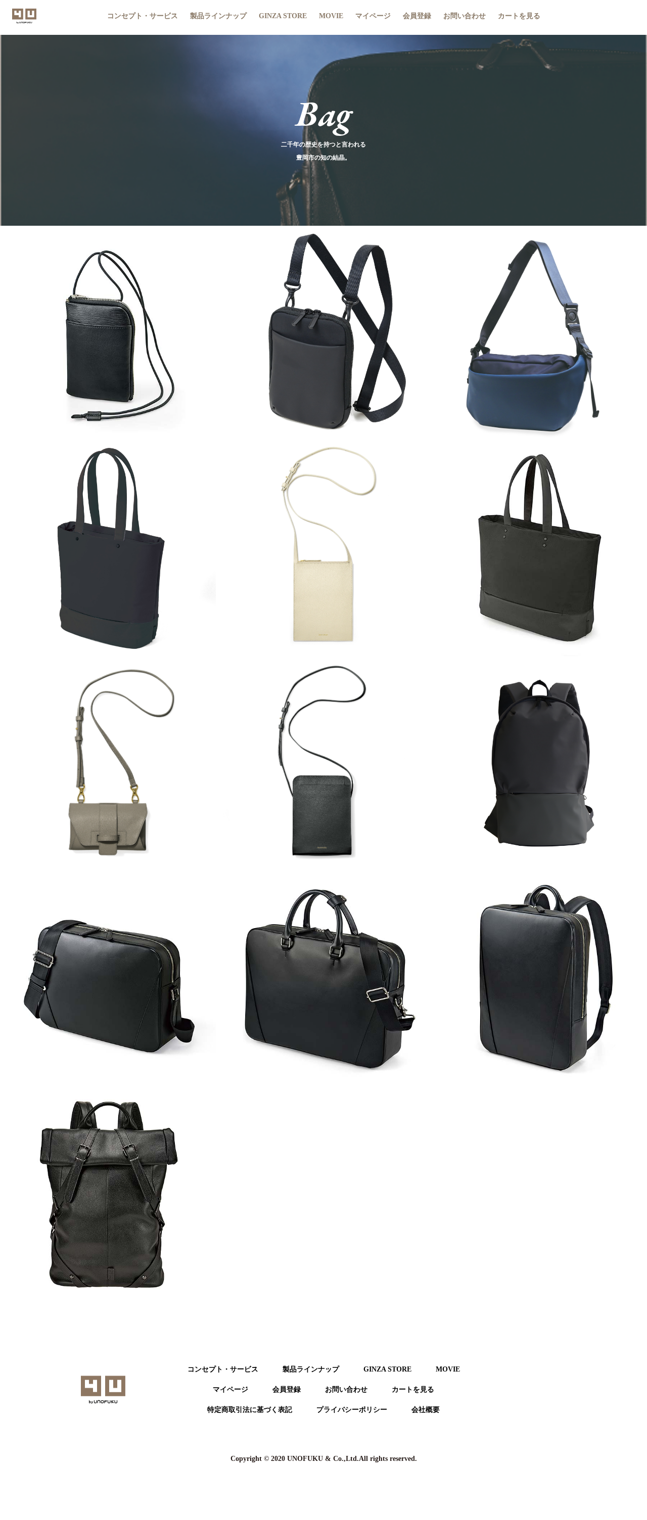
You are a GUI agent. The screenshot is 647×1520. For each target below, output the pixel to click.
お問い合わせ (464, 16)
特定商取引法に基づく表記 (249, 1409)
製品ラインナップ (311, 1369)
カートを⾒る (413, 1389)
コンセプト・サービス (142, 16)
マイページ (373, 16)
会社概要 (425, 1409)
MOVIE (331, 16)
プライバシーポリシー (351, 1409)
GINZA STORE (283, 16)
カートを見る (519, 16)
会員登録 (417, 16)
